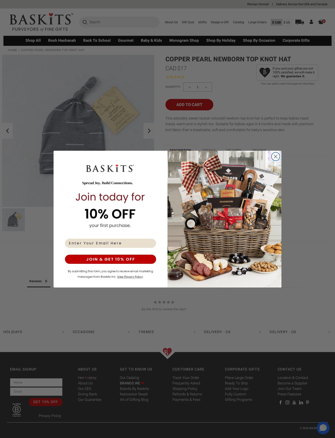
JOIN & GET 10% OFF (110, 259)
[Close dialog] (276, 157)
